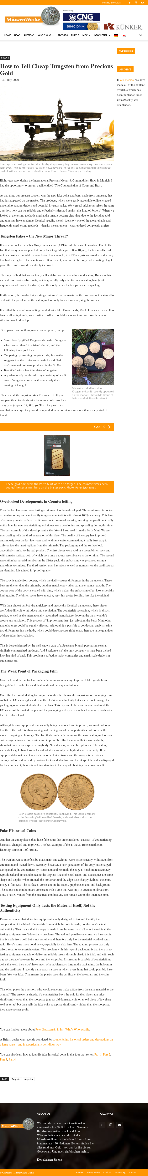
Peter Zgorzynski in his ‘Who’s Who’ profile (62, 1029)
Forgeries (16, 1079)
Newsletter (101, 35)
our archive (127, 80)
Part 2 (106, 1054)
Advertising (120, 1172)
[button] (140, 35)
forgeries (28, 1079)
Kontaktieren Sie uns (49, 1159)
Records (63, 35)
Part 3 (3, 1059)
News (17, 35)
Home (7, 35)
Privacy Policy (93, 1172)
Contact (132, 1172)
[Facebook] (130, 2)
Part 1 (98, 1054)
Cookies (107, 1172)
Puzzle (75, 35)
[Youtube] (142, 2)
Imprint (79, 1172)
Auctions (29, 35)
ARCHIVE (125, 69)
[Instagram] (136, 2)
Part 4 (12, 1059)
